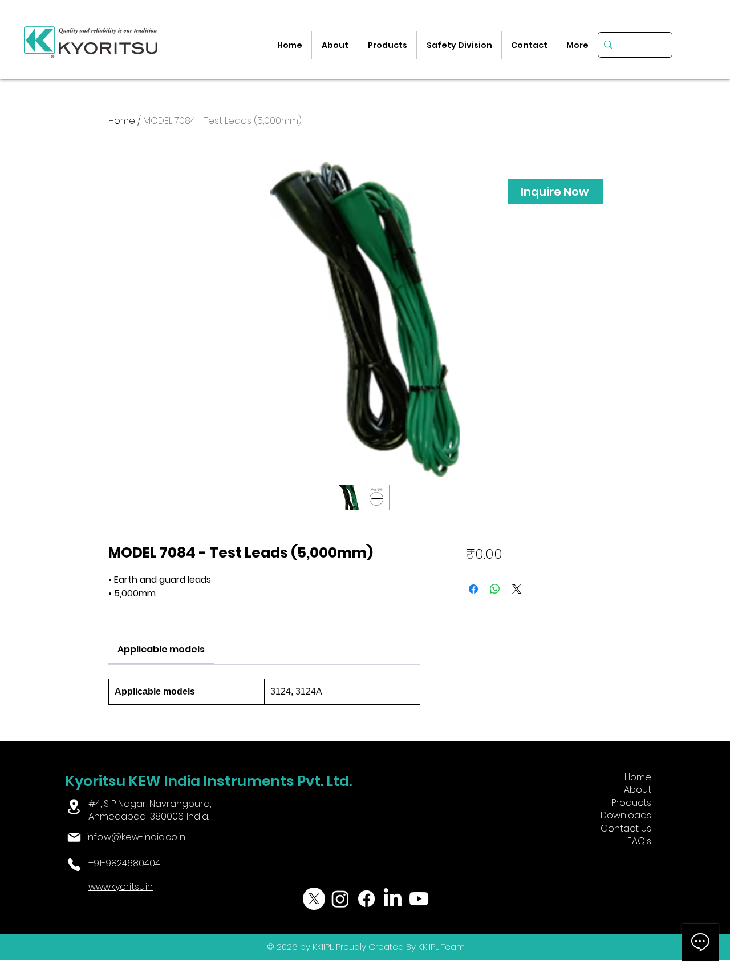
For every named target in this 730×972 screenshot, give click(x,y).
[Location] (74, 807)
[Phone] (74, 864)
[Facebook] (366, 899)
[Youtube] (419, 899)
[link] (161, 649)
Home (121, 120)
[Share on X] (517, 589)
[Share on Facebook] (473, 589)
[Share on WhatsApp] (495, 589)
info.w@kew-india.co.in (135, 837)
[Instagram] (340, 899)
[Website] (74, 888)
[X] (314, 899)
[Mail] (74, 837)
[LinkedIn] (393, 899)
